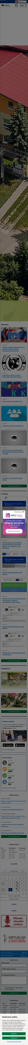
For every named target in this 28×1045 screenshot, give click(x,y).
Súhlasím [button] (14, 1034)
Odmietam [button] (14, 1038)
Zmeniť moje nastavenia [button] (14, 1041)
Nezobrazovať (19, 512)
